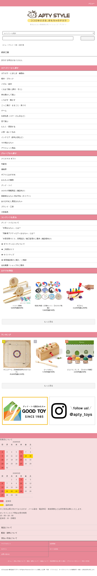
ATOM (87, 561)
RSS (83, 561)
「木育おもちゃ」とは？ (11, 228)
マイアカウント (6, 543)
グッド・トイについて (10, 223)
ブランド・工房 (12, 45)
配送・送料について (32, 561)
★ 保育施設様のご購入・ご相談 (14, 260)
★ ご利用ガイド (7, 249)
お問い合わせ (5, 554)
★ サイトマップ (7, 255)
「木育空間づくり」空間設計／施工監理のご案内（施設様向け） (27, 239)
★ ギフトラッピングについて (13, 244)
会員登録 (52, 543)
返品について (44, 561)
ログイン (4, 549)
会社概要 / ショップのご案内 (12, 265)
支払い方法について (19, 561)
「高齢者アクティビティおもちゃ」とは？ (18, 233)
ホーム (4, 45)
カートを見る (54, 549)
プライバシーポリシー (73, 561)
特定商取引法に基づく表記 (57, 561)
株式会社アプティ (14, 569)
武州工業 (21, 45)
